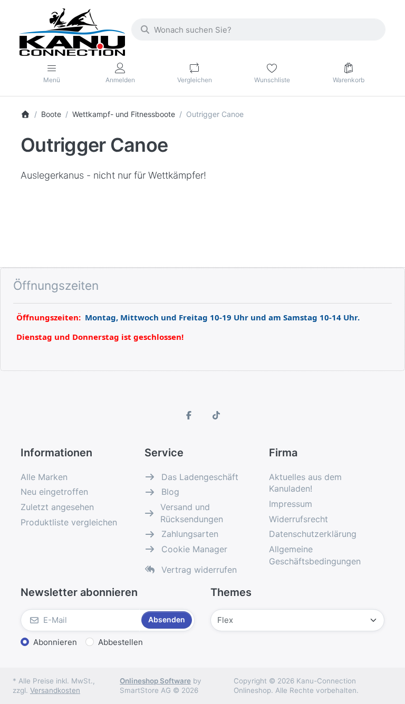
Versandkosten (55, 690)
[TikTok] (216, 415)
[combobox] (258, 29)
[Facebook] (188, 415)
